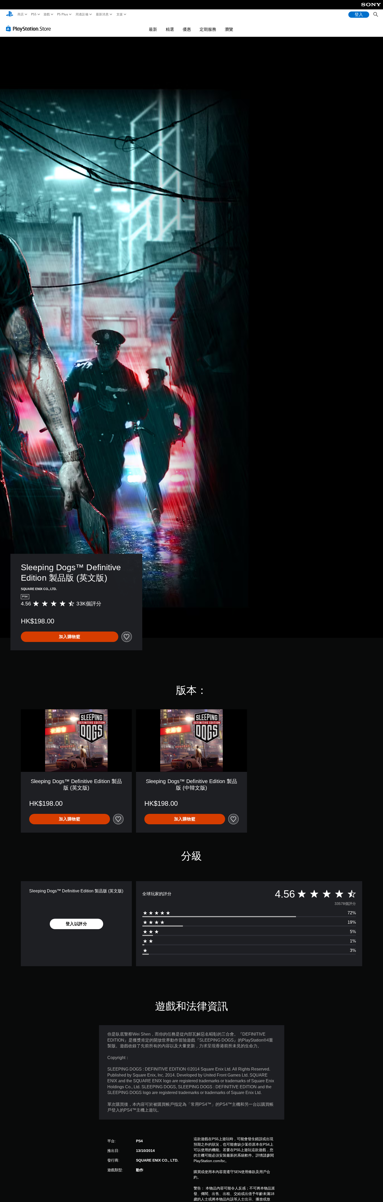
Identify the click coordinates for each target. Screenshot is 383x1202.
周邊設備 (81, 14)
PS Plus (62, 14)
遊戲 (47, 14)
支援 (119, 14)
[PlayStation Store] (29, 28)
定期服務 (208, 29)
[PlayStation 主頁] (9, 14)
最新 (153, 29)
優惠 (187, 29)
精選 (170, 29)
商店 (20, 14)
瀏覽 (229, 29)
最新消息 (102, 14)
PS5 (33, 14)
